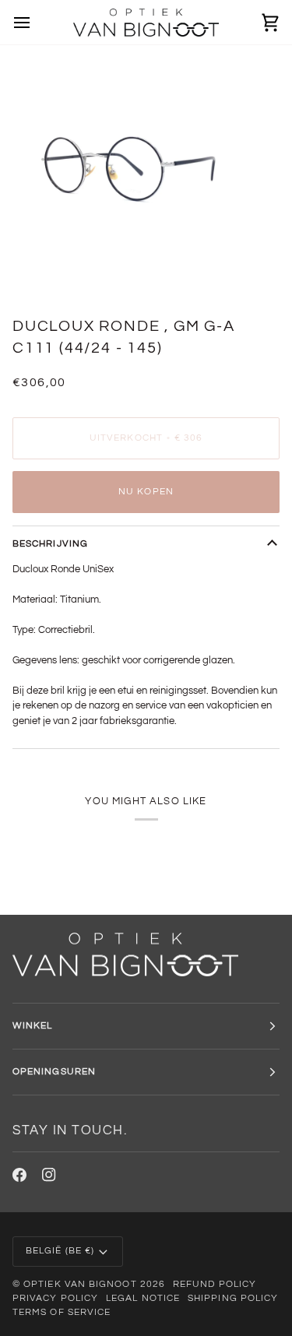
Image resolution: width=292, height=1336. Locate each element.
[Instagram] (49, 1175)
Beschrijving (50, 544)
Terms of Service (61, 1312)
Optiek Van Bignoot (79, 1284)
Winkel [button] (32, 1026)
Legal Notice (143, 1298)
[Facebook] (19, 1175)
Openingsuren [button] (54, 1072)
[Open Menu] (35, 22)
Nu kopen (146, 492)
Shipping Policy (233, 1298)
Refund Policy (214, 1284)
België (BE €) (60, 1251)
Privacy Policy (55, 1298)
